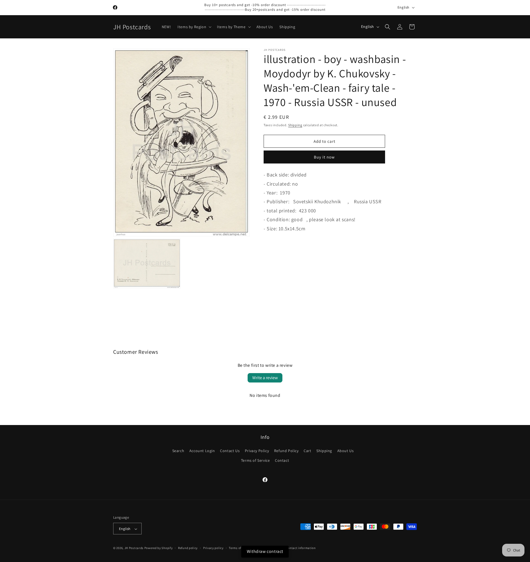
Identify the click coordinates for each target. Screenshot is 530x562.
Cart (307, 450)
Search (178, 450)
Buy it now (324, 157)
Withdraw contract (265, 551)
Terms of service (240, 548)
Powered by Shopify (158, 548)
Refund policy (188, 548)
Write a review (265, 378)
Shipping (295, 125)
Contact (282, 460)
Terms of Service (255, 460)
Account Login (202, 450)
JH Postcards (134, 548)
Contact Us (230, 450)
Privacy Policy (257, 450)
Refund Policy (286, 450)
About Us (345, 450)
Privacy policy (213, 548)
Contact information (301, 548)
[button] (194, 27)
